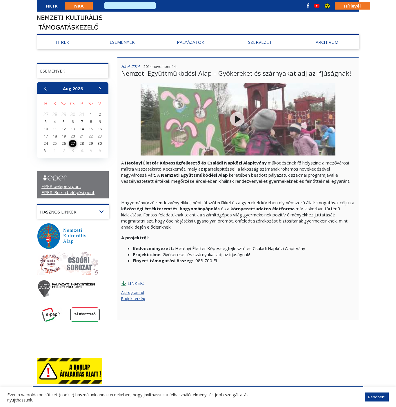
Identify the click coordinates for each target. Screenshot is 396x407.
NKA (78, 6)
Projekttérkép (133, 298)
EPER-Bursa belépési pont (68, 192)
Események (122, 42)
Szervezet (260, 42)
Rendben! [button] (376, 396)
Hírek (62, 42)
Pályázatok (190, 42)
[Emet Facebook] (308, 6)
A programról (132, 292)
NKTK (52, 6)
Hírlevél (352, 6)
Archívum (327, 42)
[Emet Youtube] (317, 6)
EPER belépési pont (61, 186)
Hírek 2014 (130, 66)
